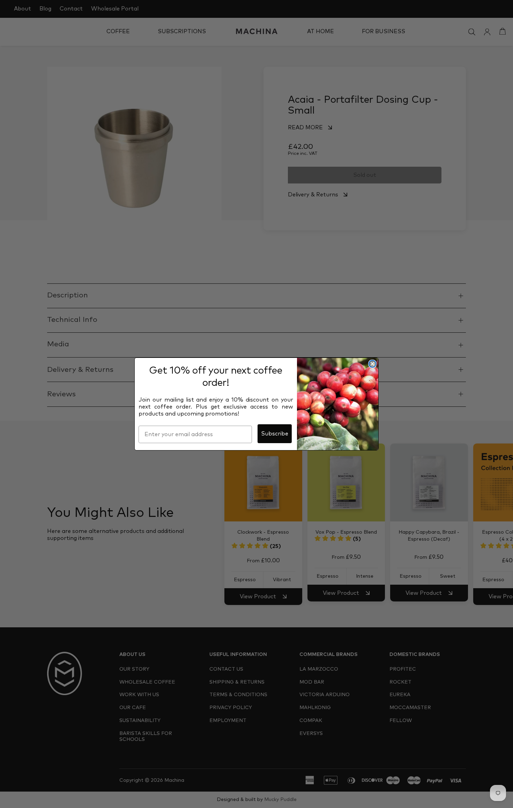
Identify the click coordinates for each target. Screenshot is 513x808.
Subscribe (274, 434)
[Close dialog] (372, 363)
